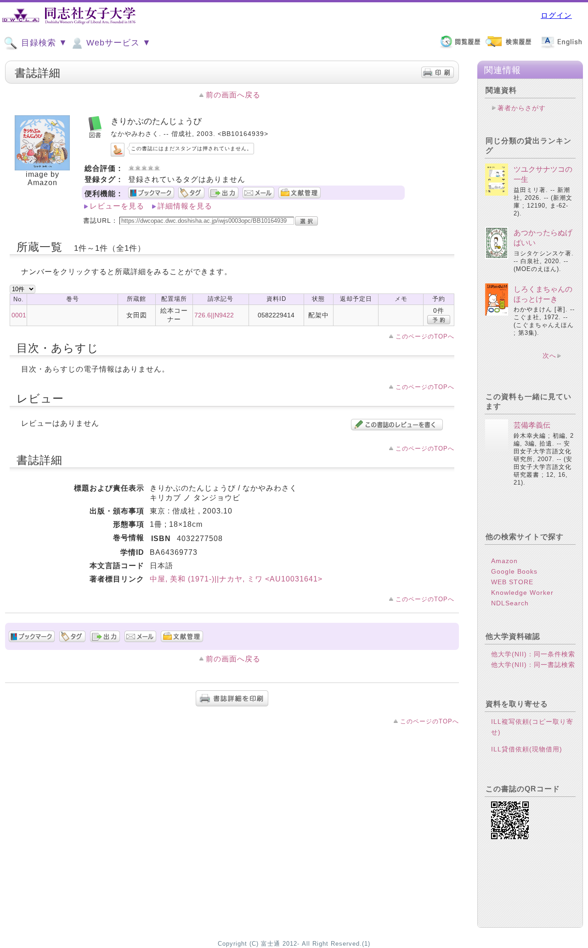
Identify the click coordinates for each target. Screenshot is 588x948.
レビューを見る (117, 206)
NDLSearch (510, 603)
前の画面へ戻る (233, 95)
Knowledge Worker (522, 592)
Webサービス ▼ (117, 42)
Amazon (504, 560)
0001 (18, 315)
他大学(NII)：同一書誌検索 (533, 664)
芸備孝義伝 (532, 425)
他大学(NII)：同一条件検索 (533, 654)
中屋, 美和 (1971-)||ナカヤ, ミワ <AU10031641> (236, 579)
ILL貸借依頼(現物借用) (526, 749)
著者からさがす (522, 108)
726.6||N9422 (214, 315)
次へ (549, 355)
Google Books (514, 571)
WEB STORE (512, 582)
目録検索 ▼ (43, 42)
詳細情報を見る (185, 206)
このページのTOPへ (425, 336)
